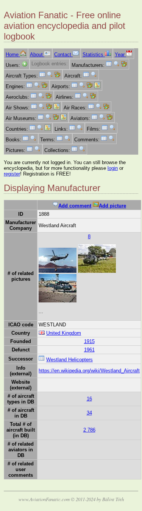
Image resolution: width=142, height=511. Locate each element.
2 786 (89, 430)
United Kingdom (63, 333)
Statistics (94, 54)
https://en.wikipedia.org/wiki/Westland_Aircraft (89, 370)
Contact (63, 54)
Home (13, 54)
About (37, 54)
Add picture (112, 206)
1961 (89, 350)
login (113, 168)
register (12, 174)
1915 (89, 341)
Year (120, 54)
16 (89, 399)
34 (89, 413)
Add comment (74, 206)
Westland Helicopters (69, 359)
